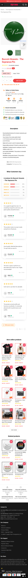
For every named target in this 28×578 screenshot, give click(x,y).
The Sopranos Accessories (13, 9)
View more (14, 430)
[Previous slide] (3, 31)
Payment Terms (5, 543)
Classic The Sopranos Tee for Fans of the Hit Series (20, 379)
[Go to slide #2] (18, 53)
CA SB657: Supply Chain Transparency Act (11, 534)
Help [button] (25, 576)
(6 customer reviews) (14, 65)
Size (3, 71)
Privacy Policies (5, 530)
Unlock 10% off (3, 571)
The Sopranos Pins (6, 12)
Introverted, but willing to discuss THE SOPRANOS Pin (20, 454)
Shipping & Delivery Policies (7, 541)
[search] (23, 5)
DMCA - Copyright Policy (7, 532)
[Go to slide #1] (10, 53)
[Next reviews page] (24, 329)
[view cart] (26, 5)
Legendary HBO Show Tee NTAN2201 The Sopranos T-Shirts (20, 357)
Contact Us (3, 548)
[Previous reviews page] (17, 329)
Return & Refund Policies (7, 545)
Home (2, 9)
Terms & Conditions (5, 527)
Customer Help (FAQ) (6, 550)
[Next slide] (25, 31)
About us (3, 525)
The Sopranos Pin (19, 474)
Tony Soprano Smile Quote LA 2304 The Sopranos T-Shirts (6, 357)
